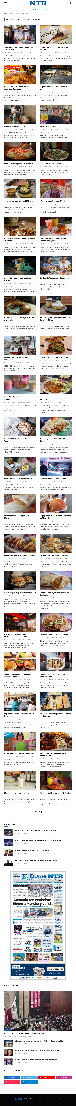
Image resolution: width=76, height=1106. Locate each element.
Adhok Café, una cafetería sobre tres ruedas (18, 279)
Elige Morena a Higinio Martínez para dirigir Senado (32, 850)
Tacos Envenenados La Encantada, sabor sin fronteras (17, 675)
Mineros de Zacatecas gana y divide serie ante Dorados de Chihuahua (38, 840)
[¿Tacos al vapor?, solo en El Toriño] (56, 188)
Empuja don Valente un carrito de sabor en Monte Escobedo (55, 517)
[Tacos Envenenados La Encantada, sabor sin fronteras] (20, 661)
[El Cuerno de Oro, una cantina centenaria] (20, 345)
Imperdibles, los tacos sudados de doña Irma (19, 715)
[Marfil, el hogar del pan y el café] (20, 780)
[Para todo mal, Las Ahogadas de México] (56, 780)
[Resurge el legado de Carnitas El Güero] (20, 741)
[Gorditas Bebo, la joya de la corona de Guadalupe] (56, 580)
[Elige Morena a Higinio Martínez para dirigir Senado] (8, 852)
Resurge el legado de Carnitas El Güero (19, 753)
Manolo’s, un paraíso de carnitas (16, 126)
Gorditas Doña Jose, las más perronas (55, 278)
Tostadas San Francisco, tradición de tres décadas (18, 48)
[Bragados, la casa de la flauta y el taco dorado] (56, 426)
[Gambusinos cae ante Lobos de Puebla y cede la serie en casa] (8, 832)
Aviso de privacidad (55, 1099)
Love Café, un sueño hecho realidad (18, 478)
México (7, 1029)
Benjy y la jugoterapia (48, 126)
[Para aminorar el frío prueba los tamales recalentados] (56, 701)
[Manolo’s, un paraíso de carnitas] (20, 114)
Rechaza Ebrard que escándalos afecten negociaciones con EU (36, 860)
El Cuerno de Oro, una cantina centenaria (16, 358)
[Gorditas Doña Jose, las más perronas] (56, 265)
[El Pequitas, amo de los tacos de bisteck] (20, 543)
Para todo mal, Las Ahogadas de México (55, 793)
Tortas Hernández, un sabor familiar (54, 555)
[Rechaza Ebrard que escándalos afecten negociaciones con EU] (8, 862)
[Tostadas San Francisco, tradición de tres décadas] (20, 34)
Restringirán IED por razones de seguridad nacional (24, 1033)
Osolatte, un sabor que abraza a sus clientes (54, 48)
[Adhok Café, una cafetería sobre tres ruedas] (20, 265)
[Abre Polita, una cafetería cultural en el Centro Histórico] (56, 305)
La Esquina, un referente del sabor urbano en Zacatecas (17, 88)
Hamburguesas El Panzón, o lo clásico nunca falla (19, 319)
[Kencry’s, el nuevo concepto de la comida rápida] (56, 741)
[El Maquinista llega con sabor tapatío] (20, 151)
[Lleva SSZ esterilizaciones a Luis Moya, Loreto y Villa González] (8, 1061)
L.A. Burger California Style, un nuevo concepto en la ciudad (16, 636)
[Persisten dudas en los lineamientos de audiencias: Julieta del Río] (8, 1052)
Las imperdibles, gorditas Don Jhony (54, 635)
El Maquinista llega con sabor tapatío (18, 164)
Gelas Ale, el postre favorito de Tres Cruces (18, 398)
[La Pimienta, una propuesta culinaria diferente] (56, 384)
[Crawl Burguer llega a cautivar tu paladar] (20, 580)
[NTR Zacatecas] (38, 3)
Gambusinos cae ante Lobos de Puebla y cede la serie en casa (35, 830)
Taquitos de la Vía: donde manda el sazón (53, 88)
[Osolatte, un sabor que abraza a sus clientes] (56, 34)
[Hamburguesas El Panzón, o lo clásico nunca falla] (20, 305)
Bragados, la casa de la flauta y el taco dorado (54, 440)
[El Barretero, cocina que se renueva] (56, 345)
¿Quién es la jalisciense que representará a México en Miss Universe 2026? (39, 1041)
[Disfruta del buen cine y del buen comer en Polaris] (20, 226)
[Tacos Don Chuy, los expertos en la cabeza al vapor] (56, 661)
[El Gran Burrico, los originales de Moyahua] (20, 503)
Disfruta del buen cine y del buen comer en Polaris (20, 239)
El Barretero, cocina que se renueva (54, 357)
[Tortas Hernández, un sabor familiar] (56, 543)
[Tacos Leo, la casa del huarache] (56, 151)
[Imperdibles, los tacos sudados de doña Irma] (20, 701)
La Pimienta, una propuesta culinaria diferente (54, 398)
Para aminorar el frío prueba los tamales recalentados (55, 715)
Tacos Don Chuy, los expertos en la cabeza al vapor (53, 675)
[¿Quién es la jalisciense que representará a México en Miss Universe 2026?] (8, 1043)
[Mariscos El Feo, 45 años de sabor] (56, 466)
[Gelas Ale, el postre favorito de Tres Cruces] (20, 384)
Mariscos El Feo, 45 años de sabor (53, 478)
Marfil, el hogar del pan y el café (16, 793)
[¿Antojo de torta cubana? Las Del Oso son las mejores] (56, 226)
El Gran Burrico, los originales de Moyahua (17, 517)
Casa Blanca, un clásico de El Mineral (18, 201)
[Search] (71, 3)
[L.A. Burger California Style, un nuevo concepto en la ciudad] (20, 622)
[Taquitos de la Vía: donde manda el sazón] (56, 74)
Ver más (37, 812)
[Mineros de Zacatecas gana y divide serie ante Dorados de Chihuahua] (8, 842)
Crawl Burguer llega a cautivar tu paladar (20, 593)
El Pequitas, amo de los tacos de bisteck (20, 555)
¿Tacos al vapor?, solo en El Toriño (53, 201)
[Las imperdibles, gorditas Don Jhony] (56, 622)
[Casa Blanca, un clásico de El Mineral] (20, 188)
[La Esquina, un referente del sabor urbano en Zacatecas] (20, 74)
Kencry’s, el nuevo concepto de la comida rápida (53, 754)
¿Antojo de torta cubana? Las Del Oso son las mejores (53, 239)
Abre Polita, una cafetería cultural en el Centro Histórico (55, 319)
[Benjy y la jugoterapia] (56, 114)
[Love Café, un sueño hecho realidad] (20, 466)
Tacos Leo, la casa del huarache (52, 164)
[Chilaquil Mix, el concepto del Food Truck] (20, 426)
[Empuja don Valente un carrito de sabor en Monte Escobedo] (56, 503)
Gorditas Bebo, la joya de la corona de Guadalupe (54, 594)
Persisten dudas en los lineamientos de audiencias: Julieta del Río (37, 1050)
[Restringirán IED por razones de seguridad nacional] (38, 1011)
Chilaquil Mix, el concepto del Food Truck (17, 440)
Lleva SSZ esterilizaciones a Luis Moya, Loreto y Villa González (36, 1059)
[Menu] (5, 3)
